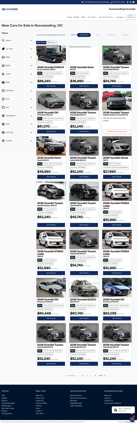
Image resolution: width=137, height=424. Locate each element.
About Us (107, 395)
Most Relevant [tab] (84, 35)
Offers (83, 17)
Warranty (73, 401)
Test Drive (40, 413)
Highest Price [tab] (111, 35)
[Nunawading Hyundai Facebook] (128, 2)
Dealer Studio (130, 422)
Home (69, 17)
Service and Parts (105, 17)
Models (76, 17)
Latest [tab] (97, 35)
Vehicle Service (76, 395)
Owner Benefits (76, 406)
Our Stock (91, 17)
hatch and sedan (8, 403)
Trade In (39, 411)
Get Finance (51, 86)
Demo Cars (40, 398)
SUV (3, 395)
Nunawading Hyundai (122, 9)
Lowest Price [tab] (125, 35)
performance (6, 406)
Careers (107, 398)
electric (4, 401)
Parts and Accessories (78, 398)
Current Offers (41, 403)
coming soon (7, 413)
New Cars (39, 395)
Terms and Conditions (112, 403)
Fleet (38, 408)
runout (4, 411)
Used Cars (40, 401)
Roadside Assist (76, 403)
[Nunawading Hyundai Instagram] (131, 2)
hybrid (4, 398)
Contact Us (108, 401)
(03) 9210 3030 (119, 2)
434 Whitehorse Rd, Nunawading (96, 2)
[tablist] (104, 35)
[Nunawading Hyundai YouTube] (134, 2)
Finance (131, 17)
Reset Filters (41, 42)
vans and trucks (8, 408)
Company (119, 17)
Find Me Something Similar (117, 131)
